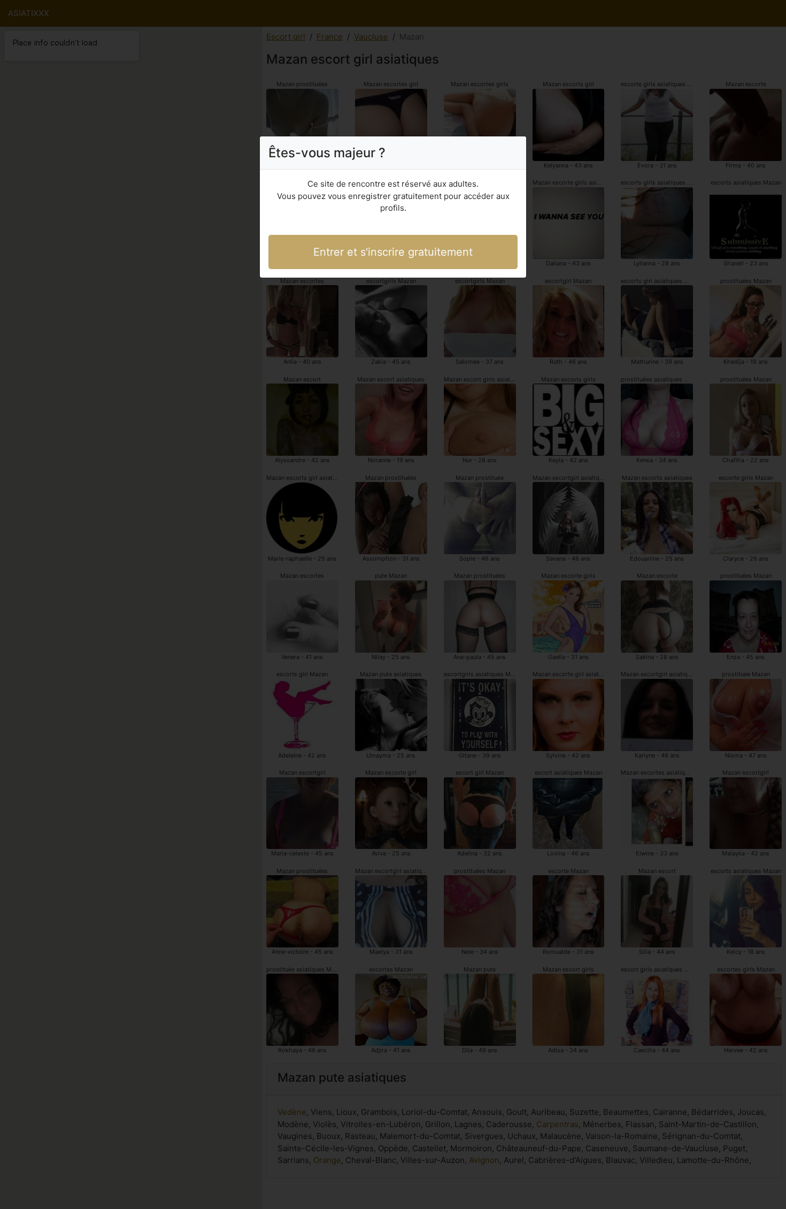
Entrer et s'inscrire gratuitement (393, 252)
